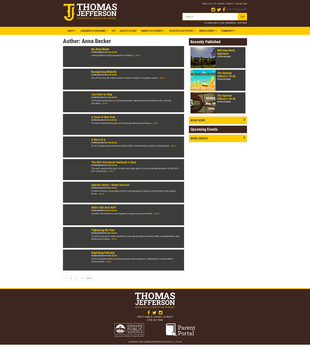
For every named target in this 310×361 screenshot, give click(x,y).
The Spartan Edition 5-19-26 (226, 74)
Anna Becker (112, 52)
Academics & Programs (93, 31)
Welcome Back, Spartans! (226, 52)
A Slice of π (98, 139)
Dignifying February (103, 252)
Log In (179, 341)
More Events (199, 138)
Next (88, 278)
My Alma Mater (100, 49)
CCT (114, 31)
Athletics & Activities (181, 31)
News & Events (207, 31)
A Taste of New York (103, 117)
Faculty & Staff (128, 31)
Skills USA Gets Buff (103, 207)
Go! (242, 16)
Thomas (97, 9)
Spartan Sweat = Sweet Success (110, 185)
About (71, 31)
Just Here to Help (101, 94)
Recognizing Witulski (104, 71)
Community (227, 31)
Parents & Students (152, 31)
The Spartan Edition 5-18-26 (226, 97)
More (138, 55)
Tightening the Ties (102, 230)
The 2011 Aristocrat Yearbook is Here (113, 162)
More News (198, 120)
